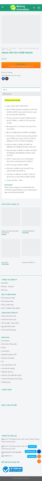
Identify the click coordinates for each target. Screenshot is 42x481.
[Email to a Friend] (6, 78)
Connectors (5, 341)
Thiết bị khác (6, 382)
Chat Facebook (30, 451)
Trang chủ (4, 48)
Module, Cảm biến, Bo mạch (11, 375)
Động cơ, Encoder (7, 358)
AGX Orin (13, 75)
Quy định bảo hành (8, 326)
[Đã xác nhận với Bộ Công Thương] (12, 469)
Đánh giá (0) (7, 94)
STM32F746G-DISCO (28, 231)
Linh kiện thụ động (8, 368)
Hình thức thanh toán (8, 319)
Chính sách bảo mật (8, 316)
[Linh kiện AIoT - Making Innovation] (19, 7)
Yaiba (28, 478)
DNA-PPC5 (4, 262)
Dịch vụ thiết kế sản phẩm (10, 308)
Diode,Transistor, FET (9, 354)
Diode (3, 347)
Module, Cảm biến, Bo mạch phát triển (20, 49)
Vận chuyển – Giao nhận (10, 323)
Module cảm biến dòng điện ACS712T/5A (10, 232)
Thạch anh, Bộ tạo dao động (11, 379)
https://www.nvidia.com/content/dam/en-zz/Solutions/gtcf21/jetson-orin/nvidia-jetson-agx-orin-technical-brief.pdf (20, 189)
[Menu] (2, 7)
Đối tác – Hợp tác (7, 286)
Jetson (19, 75)
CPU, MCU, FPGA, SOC (9, 344)
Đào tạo (4, 290)
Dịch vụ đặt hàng (7, 305)
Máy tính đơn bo (7, 372)
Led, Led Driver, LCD (8, 365)
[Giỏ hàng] (38, 7)
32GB (5, 75)
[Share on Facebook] (3, 78)
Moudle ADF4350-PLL (28, 262)
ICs (2, 361)
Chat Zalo (32, 446)
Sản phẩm (13, 48)
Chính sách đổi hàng (8, 330)
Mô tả (5, 90)
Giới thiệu (4, 283)
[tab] (21, 90)
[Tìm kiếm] (34, 7)
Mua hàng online (7, 301)
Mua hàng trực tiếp (8, 298)
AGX (9, 75)
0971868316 (32, 456)
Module (9, 50)
